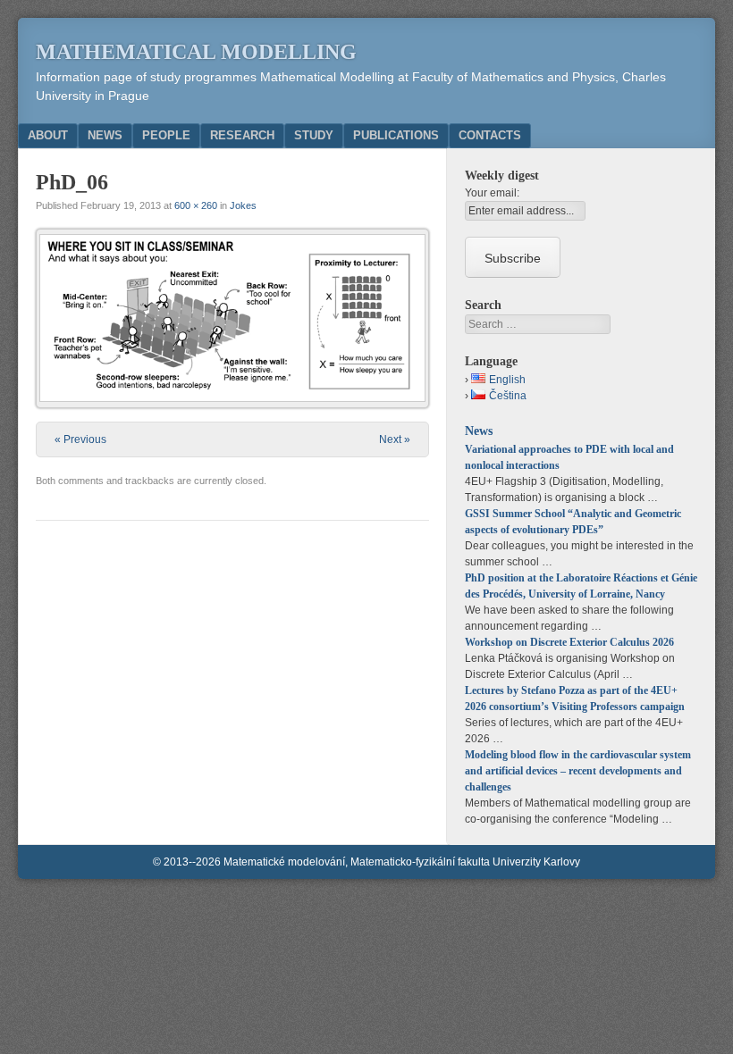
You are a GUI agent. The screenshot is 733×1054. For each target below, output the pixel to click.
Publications (396, 135)
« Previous (80, 439)
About (48, 135)
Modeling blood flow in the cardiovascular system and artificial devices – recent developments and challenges (578, 771)
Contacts (490, 135)
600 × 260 (195, 205)
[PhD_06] (232, 318)
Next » (394, 439)
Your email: (492, 193)
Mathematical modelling (196, 51)
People (166, 135)
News (105, 135)
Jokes (243, 205)
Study (313, 135)
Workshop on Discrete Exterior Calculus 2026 (569, 642)
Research (242, 135)
